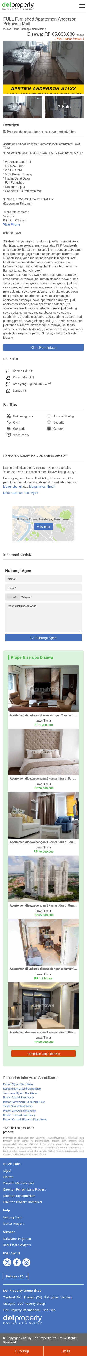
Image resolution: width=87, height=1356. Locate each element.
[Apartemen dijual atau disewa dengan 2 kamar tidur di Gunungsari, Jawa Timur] (43, 688)
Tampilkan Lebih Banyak (43, 1053)
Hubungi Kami (12, 1217)
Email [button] (65, 1350)
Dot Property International (21, 1310)
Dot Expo (49, 1310)
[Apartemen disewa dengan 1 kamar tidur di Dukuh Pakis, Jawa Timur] (43, 1005)
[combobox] (12, 597)
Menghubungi (12, 486)
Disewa (8, 1177)
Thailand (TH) (33, 1297)
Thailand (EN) (12, 1297)
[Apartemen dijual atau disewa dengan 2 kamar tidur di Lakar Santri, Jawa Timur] (43, 942)
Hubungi (22, 1350)
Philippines (51, 1297)
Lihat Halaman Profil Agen (20, 493)
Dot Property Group (31, 1304)
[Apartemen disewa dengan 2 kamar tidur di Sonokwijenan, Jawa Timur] (43, 752)
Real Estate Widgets (17, 1245)
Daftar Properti (13, 1224)
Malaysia (9, 1304)
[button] (81, 6)
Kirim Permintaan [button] (44, 347)
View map (43, 526)
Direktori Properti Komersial (22, 1202)
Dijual (7, 1171)
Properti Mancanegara (18, 1183)
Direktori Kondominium (19, 1196)
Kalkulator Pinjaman (17, 1239)
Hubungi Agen (45, 637)
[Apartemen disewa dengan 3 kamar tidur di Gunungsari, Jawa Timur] (43, 878)
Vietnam (66, 1297)
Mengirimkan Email (42, 486)
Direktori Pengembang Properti (24, 1189)
